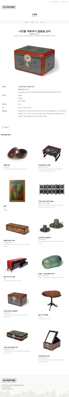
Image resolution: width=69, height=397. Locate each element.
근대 (37, 22)
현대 (32, 22)
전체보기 (26, 22)
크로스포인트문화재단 (54, 1)
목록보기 (6, 127)
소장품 (34, 14)
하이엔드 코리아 (64, 1)
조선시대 (42, 22)
